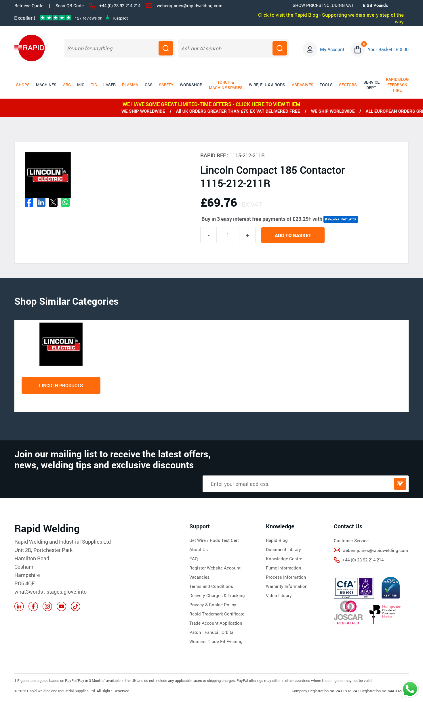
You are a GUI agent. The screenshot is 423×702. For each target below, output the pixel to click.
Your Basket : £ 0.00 (388, 49)
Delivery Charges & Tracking (217, 595)
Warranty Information (287, 586)
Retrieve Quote (28, 5)
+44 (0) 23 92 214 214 (119, 5)
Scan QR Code (70, 5)
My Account (332, 49)
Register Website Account (215, 568)
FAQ (193, 558)
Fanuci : (213, 632)
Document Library (283, 549)
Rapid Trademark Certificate (216, 614)
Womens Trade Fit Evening (216, 641)
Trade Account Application (215, 623)
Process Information (286, 577)
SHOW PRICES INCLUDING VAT (323, 5)
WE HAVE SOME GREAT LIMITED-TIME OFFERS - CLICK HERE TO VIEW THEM (211, 104)
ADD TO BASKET (293, 235)
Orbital (228, 632)
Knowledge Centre (284, 558)
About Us (198, 549)
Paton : (197, 632)
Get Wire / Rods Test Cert (214, 540)
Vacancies (199, 577)
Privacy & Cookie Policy (212, 604)
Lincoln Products (61, 385)
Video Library (279, 595)
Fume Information (283, 568)
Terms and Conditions (211, 586)
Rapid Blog (277, 540)
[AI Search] (280, 48)
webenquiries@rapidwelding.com (189, 5)
